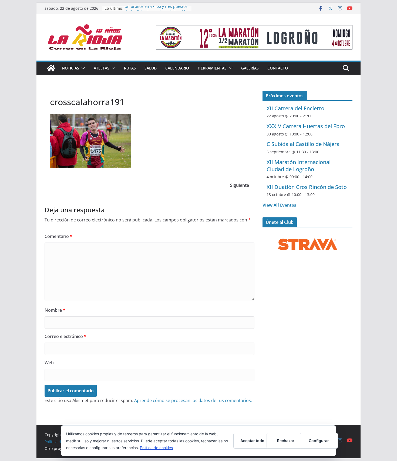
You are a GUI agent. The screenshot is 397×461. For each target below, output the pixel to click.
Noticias (70, 68)
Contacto (277, 68)
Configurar (319, 440)
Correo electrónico (65, 336)
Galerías (250, 68)
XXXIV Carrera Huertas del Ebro (306, 126)
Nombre (55, 310)
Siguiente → (242, 185)
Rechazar (285, 440)
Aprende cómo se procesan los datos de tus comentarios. (193, 400)
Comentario (58, 236)
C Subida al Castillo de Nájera (303, 144)
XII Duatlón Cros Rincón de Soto (307, 187)
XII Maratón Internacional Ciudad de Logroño (299, 165)
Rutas (130, 68)
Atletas (101, 68)
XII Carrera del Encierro (295, 108)
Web (49, 363)
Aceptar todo (252, 440)
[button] (82, 68)
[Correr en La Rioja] (51, 68)
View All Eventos (279, 205)
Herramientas (212, 68)
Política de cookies (156, 447)
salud (150, 68)
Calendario (177, 68)
